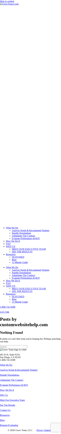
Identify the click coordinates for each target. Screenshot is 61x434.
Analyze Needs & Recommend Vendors (18, 370)
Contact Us (5, 410)
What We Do (6, 365)
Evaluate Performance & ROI (14, 385)
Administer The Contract (11, 380)
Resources (5, 415)
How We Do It (7, 390)
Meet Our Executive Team (12, 400)
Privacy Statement (45, 430)
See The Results (7, 405)
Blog (2, 420)
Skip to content (7, 1)
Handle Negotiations (9, 375)
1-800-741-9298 (7, 307)
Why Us (4, 395)
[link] (12, 228)
